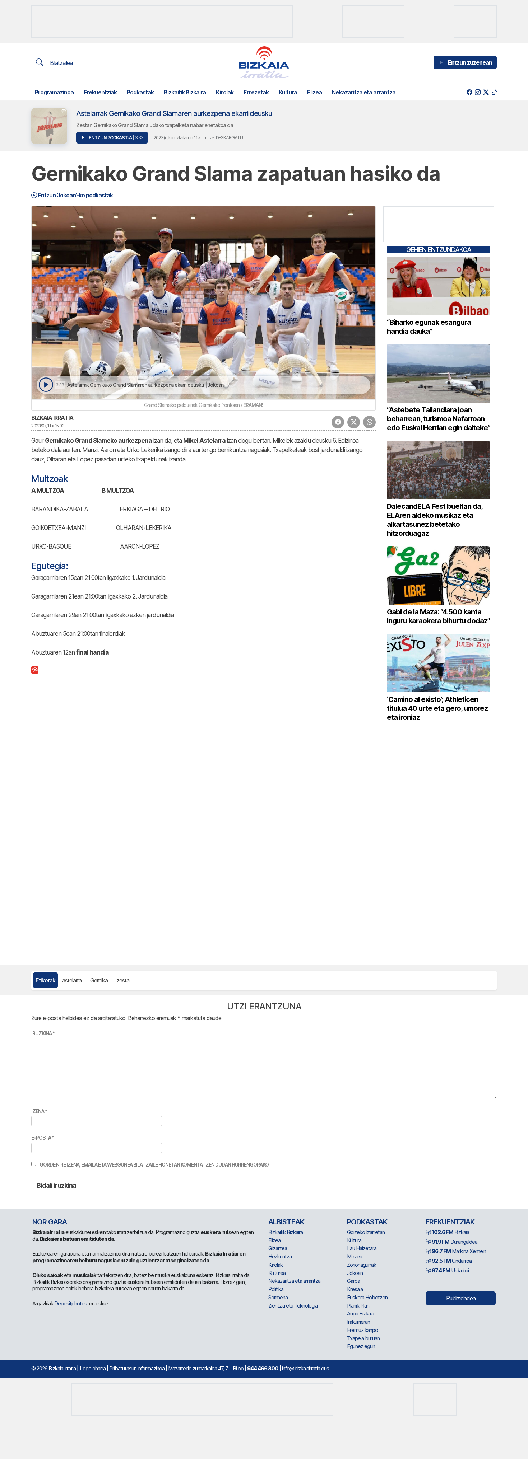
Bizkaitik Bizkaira (185, 92)
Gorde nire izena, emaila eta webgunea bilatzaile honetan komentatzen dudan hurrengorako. (154, 1165)
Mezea (354, 1256)
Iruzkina (43, 1033)
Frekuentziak (100, 92)
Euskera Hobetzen (367, 1297)
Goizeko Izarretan (366, 1232)
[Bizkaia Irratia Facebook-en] (469, 92)
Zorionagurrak (361, 1264)
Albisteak (286, 1222)
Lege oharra (93, 1368)
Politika (275, 1289)
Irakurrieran (358, 1321)
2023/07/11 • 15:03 (47, 425)
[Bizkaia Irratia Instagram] (477, 92)
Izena (39, 1111)
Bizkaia (450, 1232)
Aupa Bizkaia (360, 1313)
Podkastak (140, 92)
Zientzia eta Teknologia (293, 1305)
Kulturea (277, 1273)
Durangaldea (454, 1241)
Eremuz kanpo (362, 1330)
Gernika (99, 980)
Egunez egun (361, 1346)
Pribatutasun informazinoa (137, 1368)
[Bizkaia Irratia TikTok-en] (494, 92)
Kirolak (224, 92)
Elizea (314, 92)
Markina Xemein (459, 1251)
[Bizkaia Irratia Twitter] (485, 92)
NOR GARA (49, 1222)
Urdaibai (450, 1270)
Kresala (355, 1289)
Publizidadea (461, 1298)
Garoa (353, 1280)
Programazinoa (54, 92)
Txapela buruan (363, 1338)
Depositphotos (70, 1303)
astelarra (72, 980)
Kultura (288, 92)
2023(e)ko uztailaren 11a (176, 137)
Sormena (278, 1297)
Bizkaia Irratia (52, 417)
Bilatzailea (60, 62)
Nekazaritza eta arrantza (363, 92)
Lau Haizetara (361, 1248)
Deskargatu (229, 137)
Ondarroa (452, 1260)
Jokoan (355, 1273)
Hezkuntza (280, 1256)
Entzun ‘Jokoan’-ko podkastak (75, 195)
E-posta (42, 1138)
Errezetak (256, 92)
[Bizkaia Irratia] (264, 62)
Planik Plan (358, 1305)
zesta (122, 980)
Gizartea (277, 1248)
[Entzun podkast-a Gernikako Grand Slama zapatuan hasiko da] (45, 385)
